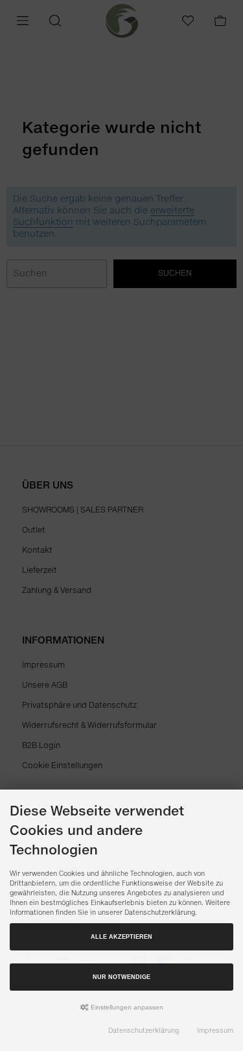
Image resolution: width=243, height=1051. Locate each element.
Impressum (215, 1031)
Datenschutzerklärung (143, 1031)
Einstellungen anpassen (126, 1007)
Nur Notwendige (121, 977)
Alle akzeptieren (121, 937)
